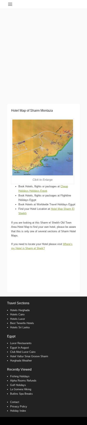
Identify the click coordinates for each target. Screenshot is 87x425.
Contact (14, 402)
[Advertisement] (43, 54)
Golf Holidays (18, 385)
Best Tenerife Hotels (22, 323)
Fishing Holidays (20, 376)
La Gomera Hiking (20, 389)
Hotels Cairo (17, 314)
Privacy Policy (18, 406)
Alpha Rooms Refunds (23, 380)
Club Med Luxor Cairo (22, 351)
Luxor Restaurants (21, 343)
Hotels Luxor (17, 318)
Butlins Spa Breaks (21, 393)
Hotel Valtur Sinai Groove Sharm (29, 356)
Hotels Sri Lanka (20, 327)
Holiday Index (18, 410)
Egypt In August (19, 347)
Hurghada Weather (21, 360)
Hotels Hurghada (20, 310)
